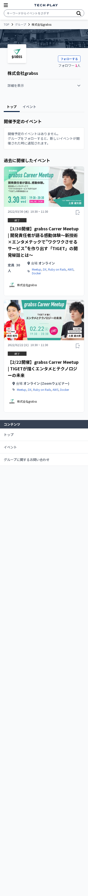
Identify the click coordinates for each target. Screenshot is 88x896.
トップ (9, 434)
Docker (36, 273)
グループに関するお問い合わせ (27, 459)
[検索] (79, 13)
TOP (6, 24)
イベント (10, 447)
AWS (70, 269)
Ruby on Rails (57, 269)
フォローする (69, 59)
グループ (20, 24)
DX (44, 269)
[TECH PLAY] (46, 5)
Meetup (36, 269)
